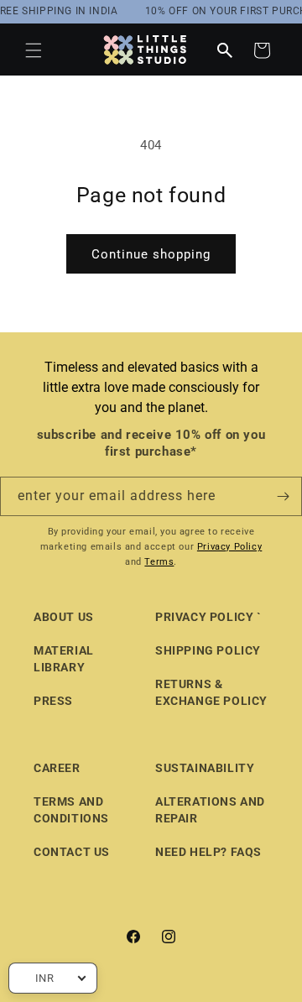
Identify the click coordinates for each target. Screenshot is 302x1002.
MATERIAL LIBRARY (64, 659)
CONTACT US (72, 851)
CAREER (57, 768)
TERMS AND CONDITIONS (71, 810)
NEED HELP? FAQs (208, 851)
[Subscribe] (282, 496)
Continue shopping (151, 254)
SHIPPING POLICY (208, 650)
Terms (159, 561)
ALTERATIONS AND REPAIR (210, 810)
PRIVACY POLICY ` (208, 617)
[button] (33, 50)
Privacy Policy (229, 546)
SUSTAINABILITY (204, 768)
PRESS (53, 700)
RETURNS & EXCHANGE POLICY (211, 692)
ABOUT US (64, 617)
